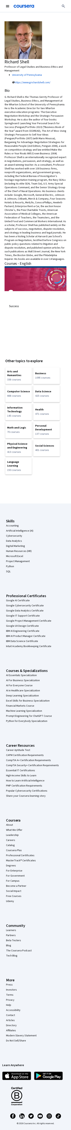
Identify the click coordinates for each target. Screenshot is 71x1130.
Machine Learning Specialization (24, 711)
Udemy (10, 901)
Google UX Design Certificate (22, 626)
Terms (9, 995)
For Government (15, 876)
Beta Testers (13, 940)
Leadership (12, 835)
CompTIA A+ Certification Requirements (28, 760)
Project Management (18, 561)
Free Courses (13, 896)
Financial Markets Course (20, 706)
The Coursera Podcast (19, 951)
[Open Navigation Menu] (7, 6)
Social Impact (13, 891)
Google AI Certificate (18, 600)
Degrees (11, 866)
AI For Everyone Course (19, 685)
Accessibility (13, 1010)
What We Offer (14, 830)
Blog (8, 945)
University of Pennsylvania (27, 75)
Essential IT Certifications (20, 770)
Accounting (12, 526)
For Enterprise (14, 871)
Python (10, 566)
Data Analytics (14, 541)
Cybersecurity (14, 536)
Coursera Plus (14, 850)
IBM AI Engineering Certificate (22, 631)
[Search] (63, 6)
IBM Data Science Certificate (22, 641)
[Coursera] (24, 6)
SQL (8, 571)
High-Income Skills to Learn (21, 775)
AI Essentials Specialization (21, 675)
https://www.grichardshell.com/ (32, 82)
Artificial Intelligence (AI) (19, 531)
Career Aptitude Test (18, 750)
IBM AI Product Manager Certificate (25, 636)
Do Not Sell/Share (16, 1041)
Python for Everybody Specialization (26, 721)
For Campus (13, 881)
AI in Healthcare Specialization (23, 690)
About (9, 825)
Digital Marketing (15, 546)
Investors (11, 990)
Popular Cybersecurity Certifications (26, 791)
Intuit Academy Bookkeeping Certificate (28, 646)
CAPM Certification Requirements (25, 755)
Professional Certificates (20, 855)
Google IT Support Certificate (23, 616)
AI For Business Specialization (23, 680)
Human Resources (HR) (19, 551)
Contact (10, 1015)
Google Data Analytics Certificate (25, 611)
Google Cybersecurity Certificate (25, 605)
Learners (11, 930)
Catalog (10, 845)
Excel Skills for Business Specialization (28, 701)
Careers (10, 840)
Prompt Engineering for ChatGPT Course (29, 716)
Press (9, 985)
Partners (11, 935)
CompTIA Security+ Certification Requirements (32, 765)
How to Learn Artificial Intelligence (25, 781)
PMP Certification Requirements (24, 786)
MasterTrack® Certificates (21, 860)
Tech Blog (11, 956)
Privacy (10, 1000)
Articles (10, 1020)
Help (8, 1005)
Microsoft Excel (14, 556)
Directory (11, 1025)
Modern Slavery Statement (21, 1035)
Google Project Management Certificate (28, 621)
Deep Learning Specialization (22, 696)
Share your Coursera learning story (26, 796)
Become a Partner (16, 886)
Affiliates (11, 1030)
